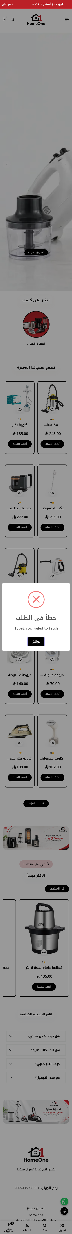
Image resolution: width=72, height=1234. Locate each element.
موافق (36, 641)
